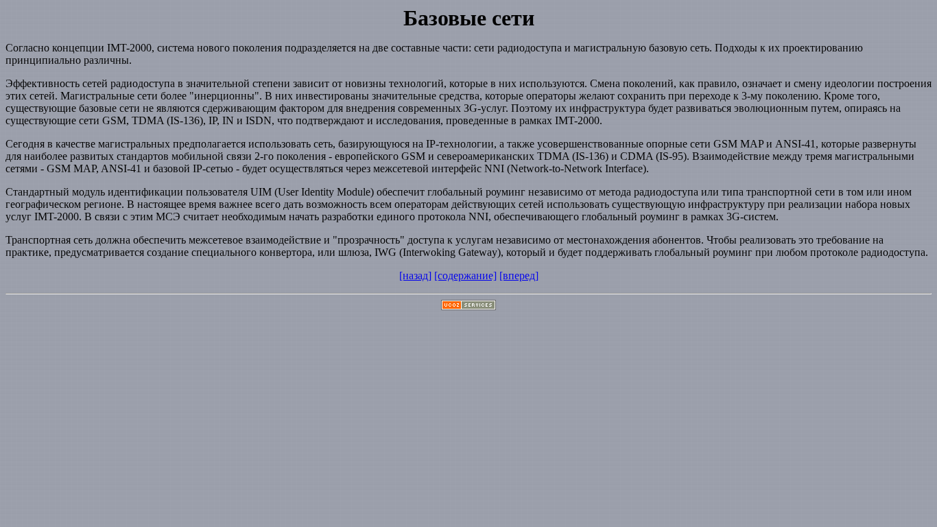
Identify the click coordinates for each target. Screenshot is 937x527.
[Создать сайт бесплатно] (468, 306)
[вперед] (518, 275)
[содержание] (465, 275)
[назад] (415, 275)
